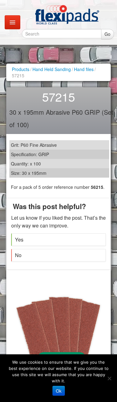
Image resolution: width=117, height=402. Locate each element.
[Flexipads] (67, 15)
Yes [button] (19, 239)
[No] (109, 378)
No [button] (18, 255)
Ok (58, 391)
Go (107, 34)
